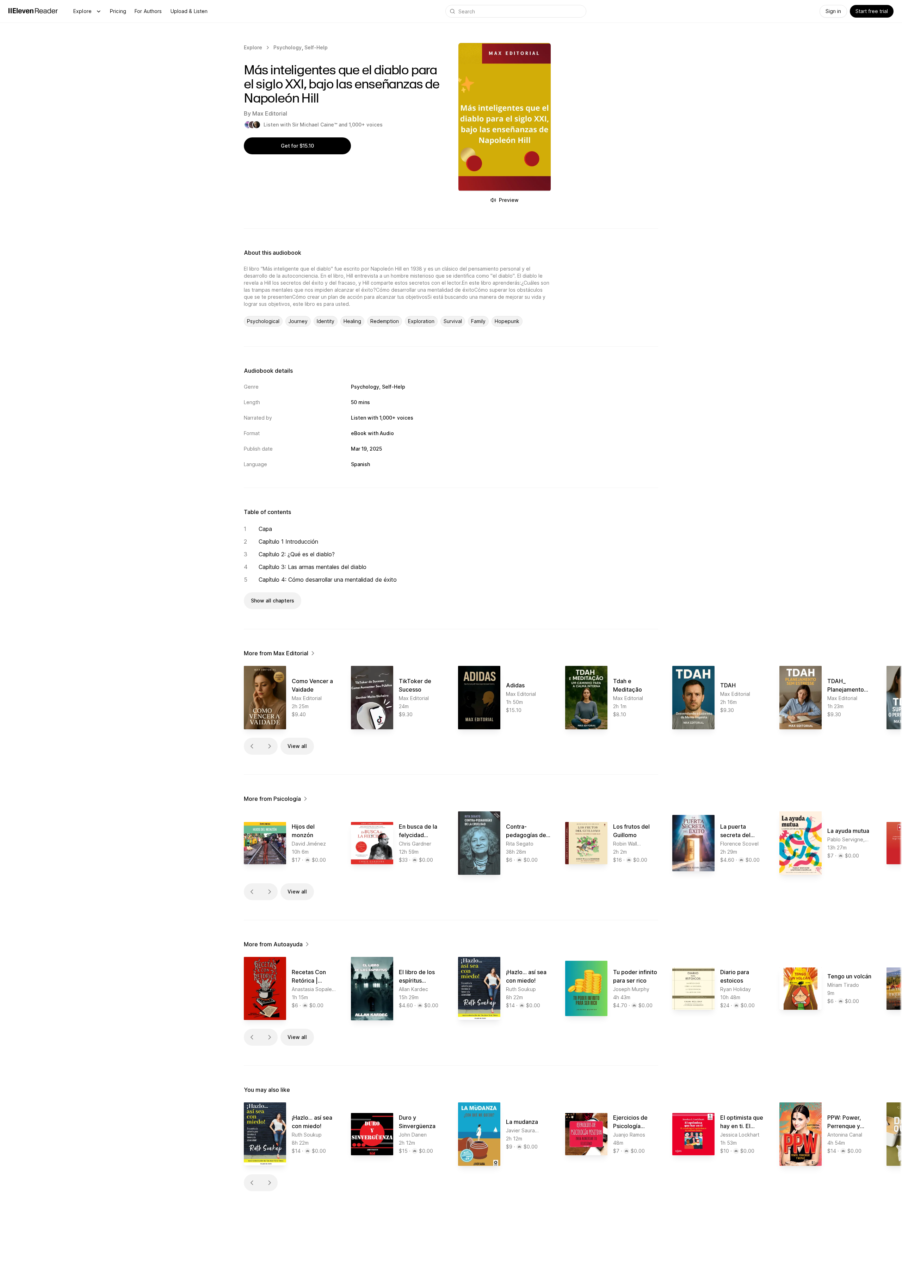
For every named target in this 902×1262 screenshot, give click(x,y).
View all (297, 746)
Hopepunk (507, 321)
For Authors (148, 11)
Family (478, 321)
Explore (82, 11)
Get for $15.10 (297, 146)
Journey (298, 321)
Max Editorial (269, 113)
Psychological (263, 321)
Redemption (384, 321)
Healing (352, 321)
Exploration (421, 321)
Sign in (833, 11)
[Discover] (99, 11)
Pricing (118, 11)
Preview (509, 200)
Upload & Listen (189, 11)
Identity (325, 321)
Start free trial (871, 11)
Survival (453, 321)
